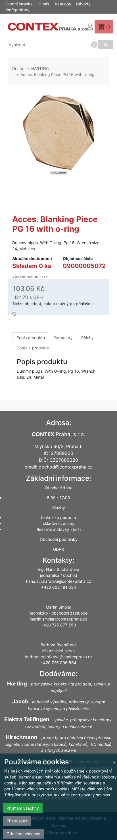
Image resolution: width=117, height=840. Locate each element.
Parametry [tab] (63, 337)
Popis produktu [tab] (30, 337)
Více (35, 248)
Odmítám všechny (23, 833)
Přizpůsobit (17, 820)
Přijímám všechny (23, 808)
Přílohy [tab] (87, 337)
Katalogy (63, 3)
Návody (83, 3)
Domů (17, 68)
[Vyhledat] (105, 44)
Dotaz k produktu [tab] (32, 347)
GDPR (58, 549)
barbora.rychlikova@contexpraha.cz (59, 656)
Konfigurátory (17, 9)
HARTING (40, 68)
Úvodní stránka (19, 3)
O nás (43, 3)
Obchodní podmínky (59, 539)
